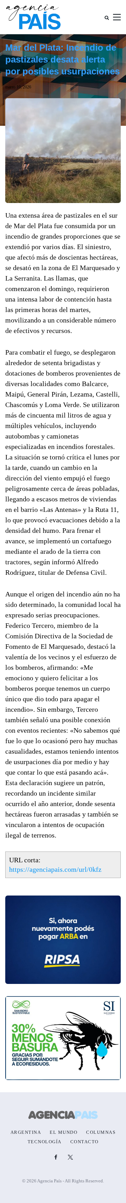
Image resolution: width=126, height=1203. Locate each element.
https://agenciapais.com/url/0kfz (55, 869)
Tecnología (45, 1141)
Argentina (25, 1132)
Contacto (84, 1141)
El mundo (63, 1132)
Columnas (100, 1132)
